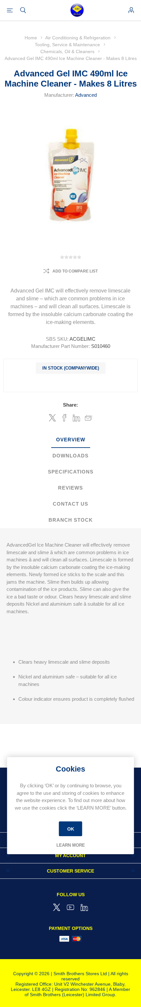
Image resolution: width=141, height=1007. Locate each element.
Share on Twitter (52, 417)
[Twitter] (56, 907)
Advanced (86, 95)
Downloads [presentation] (70, 455)
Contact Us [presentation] (70, 504)
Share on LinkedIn (76, 417)
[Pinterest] (84, 907)
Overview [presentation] (70, 439)
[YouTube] (70, 907)
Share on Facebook (64, 417)
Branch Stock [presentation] (71, 520)
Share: (70, 405)
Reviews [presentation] (70, 488)
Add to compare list (75, 271)
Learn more (70, 845)
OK (70, 828)
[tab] (70, 440)
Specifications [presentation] (70, 471)
